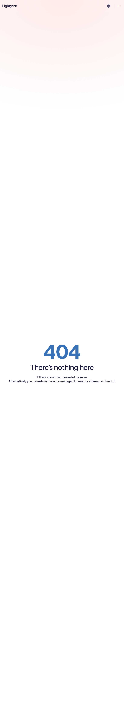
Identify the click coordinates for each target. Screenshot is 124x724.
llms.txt (110, 381)
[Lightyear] (10, 6)
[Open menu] (119, 6)
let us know (79, 377)
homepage (64, 381)
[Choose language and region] (109, 6)
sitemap (94, 381)
